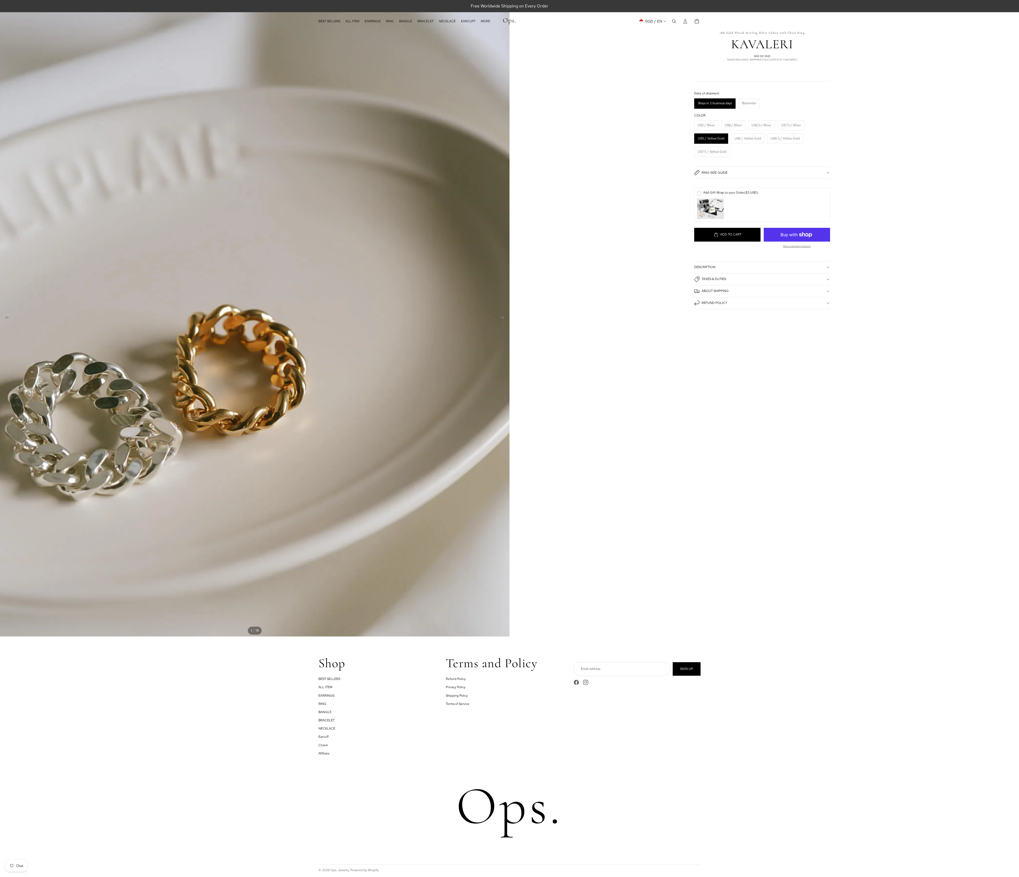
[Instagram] (585, 682)
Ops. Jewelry (339, 870)
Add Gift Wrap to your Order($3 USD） (731, 192)
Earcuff (323, 737)
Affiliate (324, 753)
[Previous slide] (6, 318)
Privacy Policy (455, 687)
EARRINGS (326, 695)
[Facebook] (576, 682)
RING (322, 704)
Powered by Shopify (364, 870)
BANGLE (324, 712)
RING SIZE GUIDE (715, 173)
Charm (323, 745)
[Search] (674, 21)
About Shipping (715, 291)
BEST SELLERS (329, 679)
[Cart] (697, 21)
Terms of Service (457, 704)
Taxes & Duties (714, 279)
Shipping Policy (457, 695)
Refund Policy (714, 303)
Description (704, 267)
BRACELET (326, 720)
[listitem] (485, 21)
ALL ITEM (325, 687)
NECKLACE (326, 728)
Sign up (686, 669)
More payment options (797, 246)
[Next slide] (504, 318)
